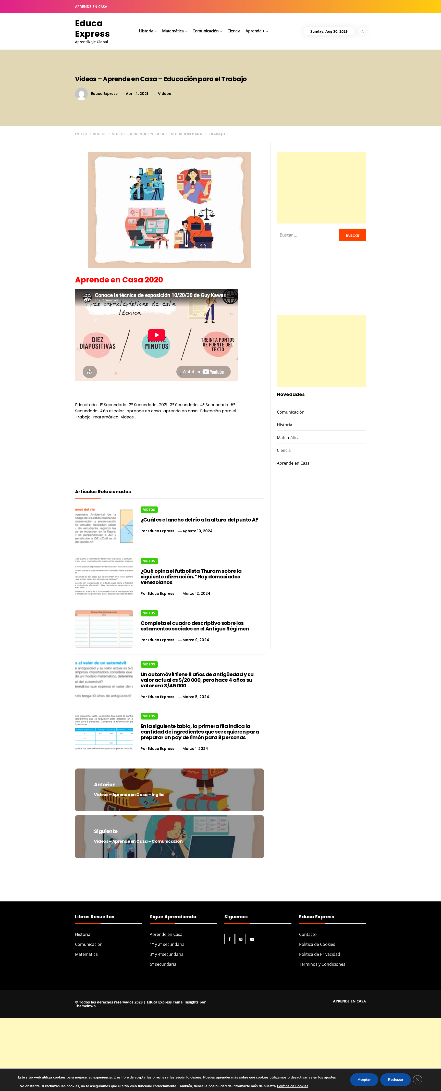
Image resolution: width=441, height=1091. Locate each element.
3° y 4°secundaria (166, 954)
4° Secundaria (214, 405)
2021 (163, 405)
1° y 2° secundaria (167, 944)
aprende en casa (144, 411)
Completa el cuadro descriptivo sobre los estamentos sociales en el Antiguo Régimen (195, 625)
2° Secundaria (142, 405)
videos (127, 417)
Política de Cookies (317, 944)
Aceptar (364, 1079)
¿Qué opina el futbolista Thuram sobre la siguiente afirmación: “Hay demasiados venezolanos (191, 576)
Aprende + (255, 31)
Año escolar (112, 411)
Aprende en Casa (293, 463)
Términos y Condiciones (322, 964)
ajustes (330, 1077)
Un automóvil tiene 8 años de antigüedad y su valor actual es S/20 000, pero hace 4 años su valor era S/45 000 (197, 680)
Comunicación (205, 31)
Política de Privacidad (319, 954)
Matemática (173, 31)
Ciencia (233, 31)
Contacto (308, 934)
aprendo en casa (180, 411)
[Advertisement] (321, 188)
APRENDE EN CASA (91, 6)
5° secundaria (163, 964)
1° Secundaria (113, 405)
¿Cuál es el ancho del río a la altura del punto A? (199, 519)
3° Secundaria (184, 405)
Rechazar (395, 1079)
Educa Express (92, 28)
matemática (105, 417)
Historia (146, 31)
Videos (164, 93)
